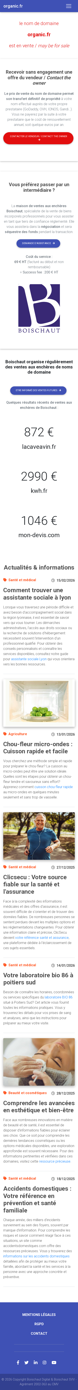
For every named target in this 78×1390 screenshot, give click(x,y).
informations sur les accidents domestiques (36, 1256)
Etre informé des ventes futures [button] (36, 390)
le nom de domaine (39, 23)
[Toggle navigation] (69, 6)
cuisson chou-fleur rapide (53, 787)
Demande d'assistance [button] (36, 243)
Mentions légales (39, 1315)
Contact (39, 1333)
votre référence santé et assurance (42, 938)
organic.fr (39, 35)
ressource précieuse (54, 1161)
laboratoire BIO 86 (59, 997)
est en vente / (39, 45)
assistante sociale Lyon (29, 659)
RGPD (39, 1324)
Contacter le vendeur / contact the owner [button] (38, 136)
